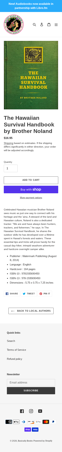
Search (11, 340)
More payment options (31, 197)
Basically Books (25, 441)
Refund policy (14, 358)
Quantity (8, 162)
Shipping (8, 143)
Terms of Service (16, 349)
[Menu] (56, 24)
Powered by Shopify (42, 441)
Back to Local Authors (33, 311)
